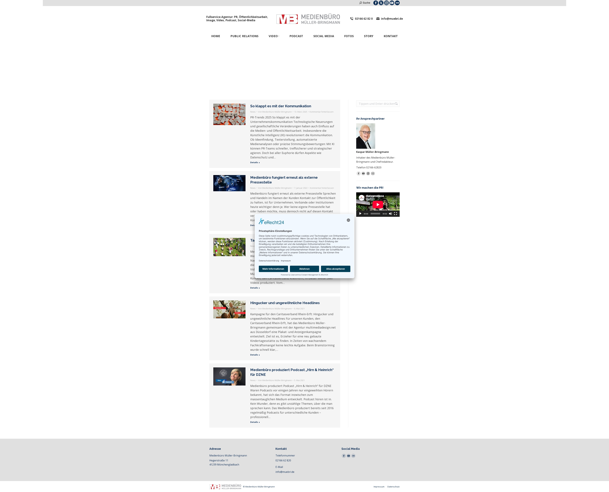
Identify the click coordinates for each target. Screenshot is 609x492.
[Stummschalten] (390, 213)
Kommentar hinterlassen (322, 111)
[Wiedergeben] (360, 213)
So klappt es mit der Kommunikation (280, 106)
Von (275, 111)
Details (254, 162)
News (253, 111)
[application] (378, 204)
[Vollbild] (395, 213)
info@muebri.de (392, 18)
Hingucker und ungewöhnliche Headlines (285, 303)
